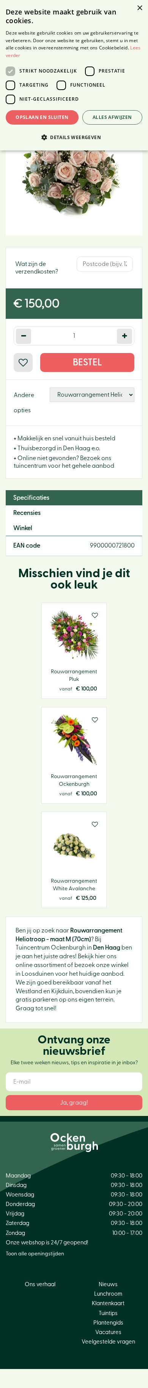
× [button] (139, 8)
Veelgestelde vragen (108, 1342)
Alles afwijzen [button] (112, 117)
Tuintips (108, 1313)
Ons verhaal (40, 1284)
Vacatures (108, 1332)
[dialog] (74, 75)
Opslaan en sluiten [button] (42, 117)
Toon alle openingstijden (35, 1254)
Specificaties (31, 498)
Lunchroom (108, 1294)
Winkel (22, 528)
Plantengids (108, 1323)
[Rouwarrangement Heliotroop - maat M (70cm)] (74, 167)
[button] (74, 137)
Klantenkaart (108, 1303)
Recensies (27, 513)
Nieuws (108, 1284)
